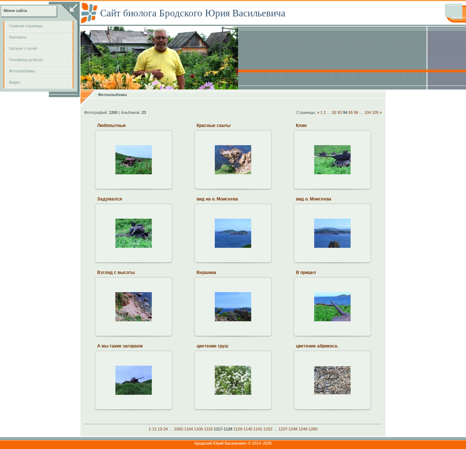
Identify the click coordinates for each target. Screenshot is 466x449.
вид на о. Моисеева (217, 199)
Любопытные (111, 125)
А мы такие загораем (120, 346)
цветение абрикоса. (317, 346)
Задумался (109, 199)
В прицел (306, 272)
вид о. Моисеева (313, 199)
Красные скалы (213, 125)
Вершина (206, 272)
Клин (301, 125)
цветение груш (212, 346)
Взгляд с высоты (116, 272)
